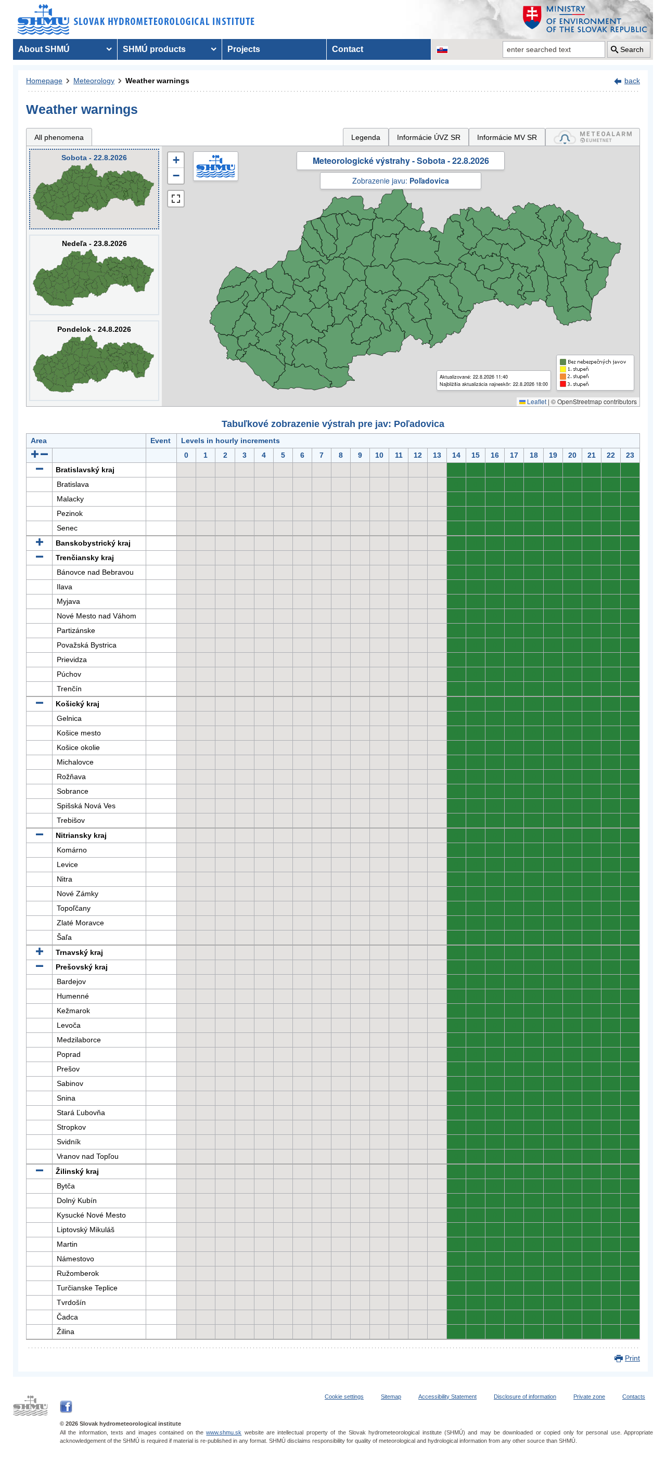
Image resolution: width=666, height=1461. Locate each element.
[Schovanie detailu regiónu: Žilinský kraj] (39, 1171)
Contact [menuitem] (347, 49)
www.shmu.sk (223, 1432)
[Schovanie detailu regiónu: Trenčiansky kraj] (39, 557)
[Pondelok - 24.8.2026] (94, 360)
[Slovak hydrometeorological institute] (136, 19)
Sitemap (391, 1396)
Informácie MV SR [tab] (507, 137)
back (632, 80)
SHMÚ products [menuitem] (154, 49)
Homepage (44, 80)
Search (632, 49)
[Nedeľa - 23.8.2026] (94, 275)
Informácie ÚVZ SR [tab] (428, 137)
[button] (176, 160)
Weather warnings (157, 80)
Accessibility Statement (447, 1396)
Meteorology (93, 80)
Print (632, 1358)
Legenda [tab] (365, 137)
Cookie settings (344, 1396)
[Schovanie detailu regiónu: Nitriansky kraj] (39, 835)
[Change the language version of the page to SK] (442, 49)
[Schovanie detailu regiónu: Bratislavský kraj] (39, 470)
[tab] (592, 137)
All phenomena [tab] (59, 137)
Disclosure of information (525, 1396)
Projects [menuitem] (243, 49)
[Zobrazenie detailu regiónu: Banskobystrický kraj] (39, 543)
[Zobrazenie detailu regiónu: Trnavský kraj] (39, 952)
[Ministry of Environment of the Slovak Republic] (585, 19)
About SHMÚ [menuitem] (44, 49)
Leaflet (536, 401)
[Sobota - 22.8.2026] (94, 189)
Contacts (633, 1396)
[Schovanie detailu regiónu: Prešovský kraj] (39, 967)
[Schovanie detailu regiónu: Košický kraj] (39, 704)
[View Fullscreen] (176, 198)
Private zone (589, 1396)
